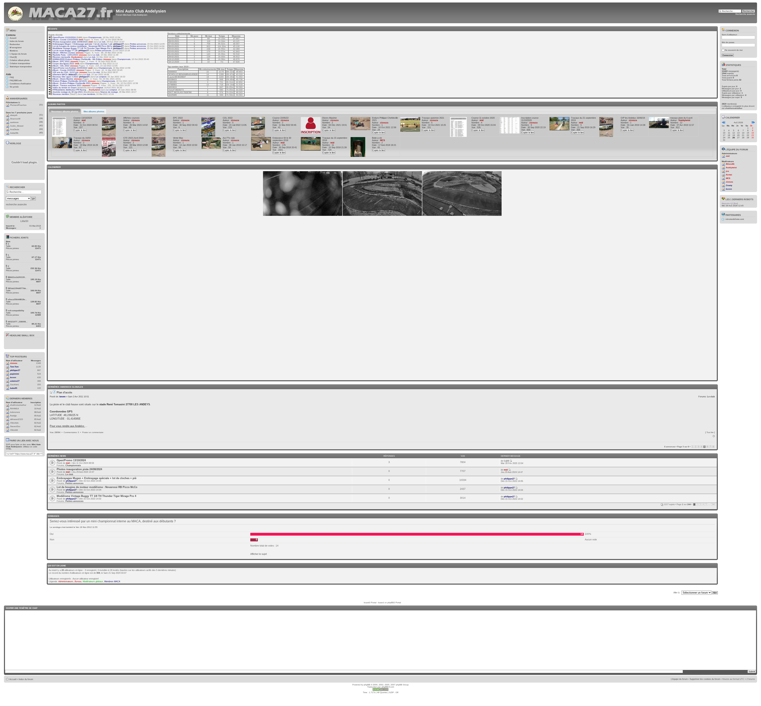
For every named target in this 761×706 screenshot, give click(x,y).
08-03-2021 (173, 41)
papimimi (14, 374)
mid (81, 39)
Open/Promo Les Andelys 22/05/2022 (69, 68)
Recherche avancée (745, 14)
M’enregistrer (16, 48)
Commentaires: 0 (71, 432)
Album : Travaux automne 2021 (66, 85)
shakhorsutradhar (18, 405)
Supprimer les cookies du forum (705, 679)
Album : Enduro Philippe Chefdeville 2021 (71, 83)
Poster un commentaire (92, 432)
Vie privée (14, 87)
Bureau (78, 581)
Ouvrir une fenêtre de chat (21, 608)
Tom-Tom (14, 367)
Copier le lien (80, 130)
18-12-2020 (173, 62)
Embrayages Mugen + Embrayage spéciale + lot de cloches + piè (82, 44)
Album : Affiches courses (63, 53)
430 (39, 377)
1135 (38, 367)
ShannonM (15, 119)
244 (713, 504)
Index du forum (17, 41)
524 (39, 374)
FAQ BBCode (16, 81)
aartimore (14, 122)
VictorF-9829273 (176, 90)
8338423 (172, 79)
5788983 (172, 85)
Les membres (89, 94)
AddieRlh (14, 133)
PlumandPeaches (18, 105)
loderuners (15, 412)
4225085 (172, 95)
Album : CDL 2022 (60, 66)
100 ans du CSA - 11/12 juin (65, 72)
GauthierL (14, 384)
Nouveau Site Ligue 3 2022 (65, 77)
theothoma (89, 92)
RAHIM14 (14, 408)
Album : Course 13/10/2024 (65, 39)
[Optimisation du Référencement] (380, 690)
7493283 (172, 82)
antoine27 (15, 381)
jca (727, 171)
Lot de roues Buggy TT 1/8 (64, 50)
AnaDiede (14, 129)
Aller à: (676, 592)
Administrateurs (65, 581)
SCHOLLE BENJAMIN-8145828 (183, 74)
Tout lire (710, 432)
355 (39, 384)
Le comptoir (101, 77)
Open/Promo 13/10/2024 (64, 37)
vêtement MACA (60, 74)
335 (39, 388)
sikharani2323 (16, 419)
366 (39, 381)
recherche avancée (16, 204)
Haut (714, 436)
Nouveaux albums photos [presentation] (64, 111)
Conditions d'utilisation (20, 84)
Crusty (729, 185)
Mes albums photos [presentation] (94, 111)
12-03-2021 (173, 38)
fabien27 (73, 74)
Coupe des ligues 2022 (63, 63)
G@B (79, 37)
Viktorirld (14, 430)
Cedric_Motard (16, 126)
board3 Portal (370, 602)
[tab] (65, 111)
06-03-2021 (173, 46)
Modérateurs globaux (93, 581)
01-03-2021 (173, 54)
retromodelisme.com (735, 219)
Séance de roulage (109, 92)
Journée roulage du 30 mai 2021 (67, 92)
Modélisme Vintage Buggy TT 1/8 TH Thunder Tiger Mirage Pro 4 (82, 48)
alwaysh (13, 115)
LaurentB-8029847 (177, 77)
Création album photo (20, 60)
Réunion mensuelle (61, 57)
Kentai (729, 175)
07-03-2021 (173, 44)
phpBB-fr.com (388, 687)
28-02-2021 (173, 57)
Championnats (94, 37)
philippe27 (15, 370)
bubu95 (13, 388)
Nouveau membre (60, 94)
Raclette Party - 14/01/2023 (65, 55)
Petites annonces (138, 44)
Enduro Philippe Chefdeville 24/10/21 (69, 81)
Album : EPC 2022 (61, 61)
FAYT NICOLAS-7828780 (180, 92)
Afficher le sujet (258, 554)
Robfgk (13, 416)
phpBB (367, 685)
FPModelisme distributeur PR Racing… (70, 90)
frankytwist (77, 57)
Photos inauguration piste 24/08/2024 (70, 42)
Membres (14, 51)
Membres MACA (112, 581)
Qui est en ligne (57, 566)
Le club (102, 42)
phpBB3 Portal (394, 602)
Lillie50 (24, 221)
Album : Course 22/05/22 (64, 70)
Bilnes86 (730, 164)
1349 (38, 363)
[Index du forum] (15, 13)
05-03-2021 (173, 49)
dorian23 (82, 87)
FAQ (12, 77)
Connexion (732, 30)
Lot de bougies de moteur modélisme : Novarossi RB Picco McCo (82, 46)
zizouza (13, 363)
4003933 (172, 87)
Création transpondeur (20, 63)
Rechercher (15, 44)
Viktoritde (14, 423)
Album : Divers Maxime (62, 79)
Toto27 (73, 94)
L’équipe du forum (18, 54)
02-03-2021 (173, 51)
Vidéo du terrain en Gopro (64, 87)
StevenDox (15, 426)
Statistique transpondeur (21, 67)
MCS (382, 140)
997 (39, 370)
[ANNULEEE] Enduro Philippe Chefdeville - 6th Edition (77, 59)
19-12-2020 (173, 59)
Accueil (13, 38)
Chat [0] (13, 57)
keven (13, 377)
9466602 (172, 72)
